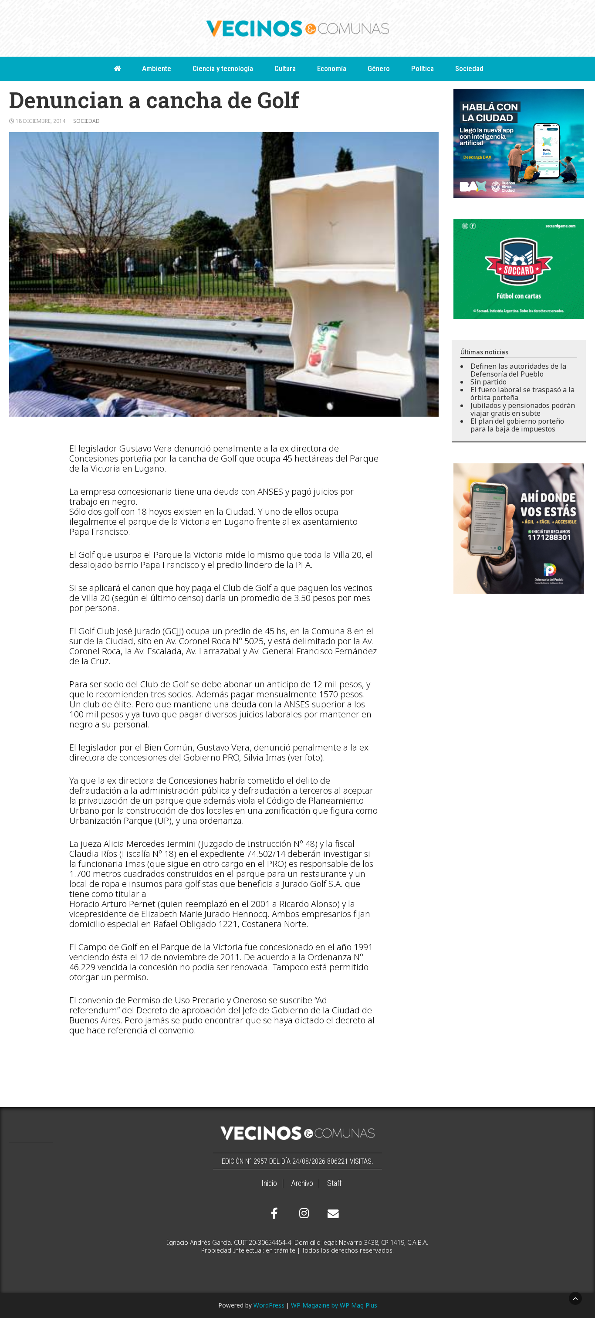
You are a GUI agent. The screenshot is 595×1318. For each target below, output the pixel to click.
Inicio (269, 1183)
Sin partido (488, 382)
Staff (334, 1183)
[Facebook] (274, 1213)
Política (422, 68)
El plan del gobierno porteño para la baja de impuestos (517, 425)
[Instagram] (302, 1213)
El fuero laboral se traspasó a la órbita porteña (522, 393)
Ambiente (156, 68)
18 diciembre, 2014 (40, 121)
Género (379, 68)
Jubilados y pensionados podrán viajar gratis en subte (522, 409)
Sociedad (469, 68)
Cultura (285, 68)
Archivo (302, 1183)
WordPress (269, 1305)
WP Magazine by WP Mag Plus (334, 1305)
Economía (331, 68)
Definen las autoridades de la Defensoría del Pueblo (518, 370)
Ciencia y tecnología (223, 68)
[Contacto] (331, 1213)
